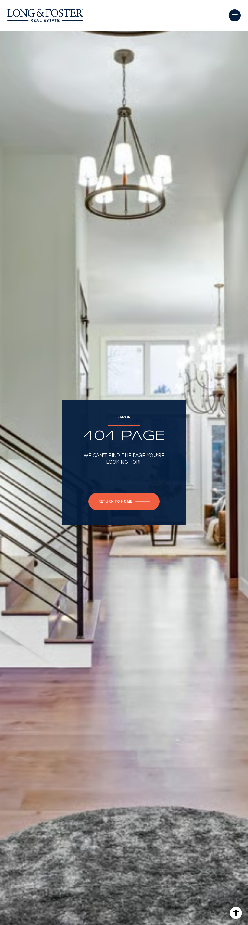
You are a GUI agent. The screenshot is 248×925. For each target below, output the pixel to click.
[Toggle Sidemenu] (235, 15)
